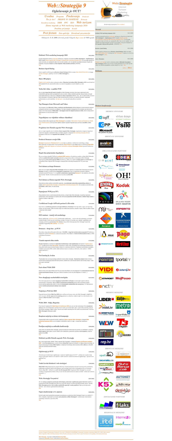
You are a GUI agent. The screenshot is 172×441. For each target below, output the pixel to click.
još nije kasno (59, 99)
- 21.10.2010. (57, 223)
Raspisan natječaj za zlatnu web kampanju (53, 316)
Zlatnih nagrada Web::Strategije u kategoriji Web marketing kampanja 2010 (63, 60)
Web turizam (84, 22)
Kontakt (74, 28)
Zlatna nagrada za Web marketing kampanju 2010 (66, 25)
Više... (121, 44)
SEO (72, 22)
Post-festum (49, 33)
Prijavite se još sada (43, 82)
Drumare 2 (78, 173)
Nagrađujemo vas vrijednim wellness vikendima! (55, 117)
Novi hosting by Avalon (47, 255)
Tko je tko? (50, 19)
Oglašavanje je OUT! (46, 351)
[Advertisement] (66, 47)
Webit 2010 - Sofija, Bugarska (49, 302)
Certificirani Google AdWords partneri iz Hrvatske (56, 203)
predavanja (55, 58)
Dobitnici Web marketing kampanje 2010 (53, 55)
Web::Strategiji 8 (44, 73)
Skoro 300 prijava (45, 79)
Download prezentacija (81, 33)
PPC (66, 22)
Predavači (85, 16)
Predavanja (73, 16)
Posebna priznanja (62, 28)
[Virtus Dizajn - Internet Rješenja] (123, 120)
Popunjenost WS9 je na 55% (49, 191)
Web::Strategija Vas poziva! (48, 378)
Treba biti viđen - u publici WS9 (50, 89)
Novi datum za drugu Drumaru (49, 166)
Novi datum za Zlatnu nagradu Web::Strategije (55, 180)
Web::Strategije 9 (60, 121)
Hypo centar (80, 37)
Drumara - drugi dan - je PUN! (50, 228)
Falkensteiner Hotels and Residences (80, 121)
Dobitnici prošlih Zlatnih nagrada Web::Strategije (56, 338)
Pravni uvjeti (80, 433)
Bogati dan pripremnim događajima (51, 153)
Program (60, 16)
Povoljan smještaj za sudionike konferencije (54, 326)
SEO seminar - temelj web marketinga (52, 215)
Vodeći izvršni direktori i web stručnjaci (53, 363)
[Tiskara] (105, 161)
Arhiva (124, 68)
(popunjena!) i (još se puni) (51, 143)
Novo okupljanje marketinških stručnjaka (53, 277)
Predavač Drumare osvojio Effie (50, 139)
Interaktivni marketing (48, 23)
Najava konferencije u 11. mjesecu (50, 392)
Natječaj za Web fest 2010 (48, 291)
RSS (130, 68)
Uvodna (49, 16)
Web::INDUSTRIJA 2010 (82, 72)
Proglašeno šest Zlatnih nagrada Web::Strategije (56, 127)
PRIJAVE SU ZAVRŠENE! (68, 19)
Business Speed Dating (46, 68)
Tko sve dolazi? (121, 24)
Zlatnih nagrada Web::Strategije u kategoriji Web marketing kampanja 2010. (61, 184)
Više (40, 65)
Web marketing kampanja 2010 (80, 132)
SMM (60, 22)
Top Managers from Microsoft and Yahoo (53, 104)
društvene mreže (53, 218)
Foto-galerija (64, 33)
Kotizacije (84, 19)
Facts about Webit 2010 (47, 267)
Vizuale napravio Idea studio (49, 240)
